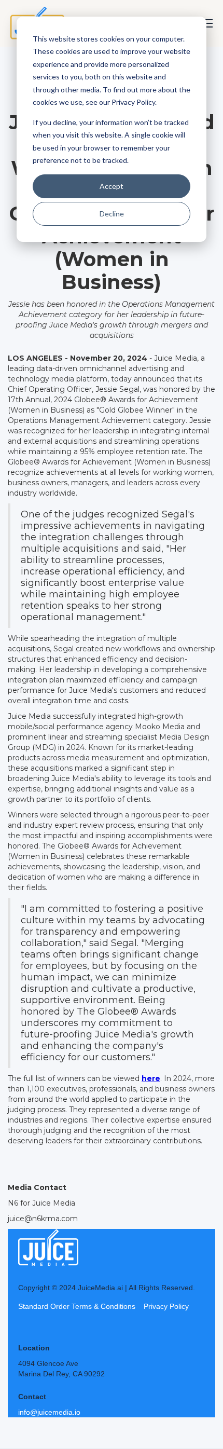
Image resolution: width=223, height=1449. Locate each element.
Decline (112, 213)
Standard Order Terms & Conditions (76, 1306)
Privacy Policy (166, 1306)
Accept (111, 186)
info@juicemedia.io (49, 1412)
